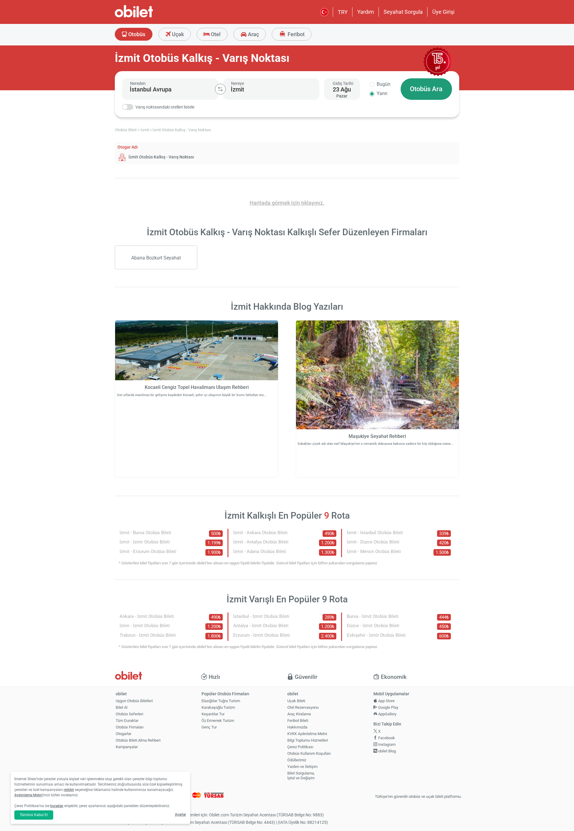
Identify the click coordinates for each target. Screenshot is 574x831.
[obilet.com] (148, 16)
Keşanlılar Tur (213, 714)
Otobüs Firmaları (130, 727)
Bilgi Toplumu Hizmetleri (307, 740)
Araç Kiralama (299, 714)
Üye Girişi (443, 12)
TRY (343, 12)
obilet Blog (386, 751)
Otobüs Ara (426, 89)
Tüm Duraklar (127, 720)
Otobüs (136, 34)
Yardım (365, 12)
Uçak (177, 34)
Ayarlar (180, 814)
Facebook (386, 738)
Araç (253, 34)
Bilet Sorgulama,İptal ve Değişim (301, 775)
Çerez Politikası (300, 747)
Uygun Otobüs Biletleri (134, 701)
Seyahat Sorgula (403, 12)
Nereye (237, 83)
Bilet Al (121, 707)
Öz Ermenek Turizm (217, 720)
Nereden (138, 83)
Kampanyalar (127, 747)
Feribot (295, 34)
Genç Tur (209, 727)
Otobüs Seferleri (129, 714)
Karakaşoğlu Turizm (218, 707)
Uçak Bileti (296, 701)
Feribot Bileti (297, 720)
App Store (386, 701)
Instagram (386, 744)
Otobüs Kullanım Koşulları (309, 753)
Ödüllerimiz (296, 760)
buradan (56, 806)
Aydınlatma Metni (28, 795)
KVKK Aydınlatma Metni (307, 733)
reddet (69, 790)
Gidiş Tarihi (343, 83)
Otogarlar (123, 733)
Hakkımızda (297, 727)
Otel (215, 34)
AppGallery (386, 714)
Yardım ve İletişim (302, 766)
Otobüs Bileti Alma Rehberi (138, 740)
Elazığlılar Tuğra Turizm (220, 701)
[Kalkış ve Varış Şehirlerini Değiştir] (220, 89)
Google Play (387, 707)
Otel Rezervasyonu (303, 707)
